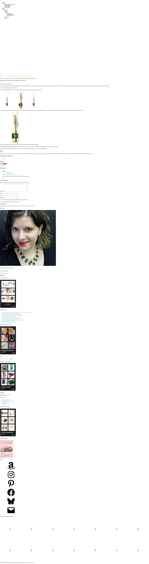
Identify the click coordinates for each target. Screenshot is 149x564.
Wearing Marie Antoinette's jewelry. (9, 322)
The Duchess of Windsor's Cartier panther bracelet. (12, 315)
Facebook (39, 153)
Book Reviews (5, 403)
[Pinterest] (11, 487)
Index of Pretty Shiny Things (7, 400)
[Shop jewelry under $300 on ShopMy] (8, 436)
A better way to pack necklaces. (8, 316)
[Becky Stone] (28, 265)
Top (1, 0)
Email (1, 195)
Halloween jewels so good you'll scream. (10, 318)
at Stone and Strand (30, 146)
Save (4, 163)
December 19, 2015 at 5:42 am (8, 174)
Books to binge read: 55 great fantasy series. (11, 313)
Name (1, 193)
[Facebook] (11, 496)
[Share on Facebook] (0, 163)
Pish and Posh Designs (29, 562)
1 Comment (2, 165)
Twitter (44, 153)
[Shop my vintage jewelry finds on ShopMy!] (8, 354)
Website (1, 197)
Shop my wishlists (5, 399)
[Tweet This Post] (1, 163)
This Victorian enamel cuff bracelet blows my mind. (12, 314)
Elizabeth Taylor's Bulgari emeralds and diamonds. (12, 317)
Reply (3, 178)
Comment (2, 191)
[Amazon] (11, 469)
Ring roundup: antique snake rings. (8, 321)
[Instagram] (11, 478)
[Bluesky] (11, 505)
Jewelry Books (5, 402)
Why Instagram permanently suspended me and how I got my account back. (17, 312)
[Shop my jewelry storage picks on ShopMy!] (8, 390)
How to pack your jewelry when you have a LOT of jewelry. (13, 319)
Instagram (35, 153)
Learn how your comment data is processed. (25, 205)
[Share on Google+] (2, 163)
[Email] (11, 514)
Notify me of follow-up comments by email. (10, 201)
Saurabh (7, 172)
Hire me (4, 404)
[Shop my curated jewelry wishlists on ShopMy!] (8, 307)
